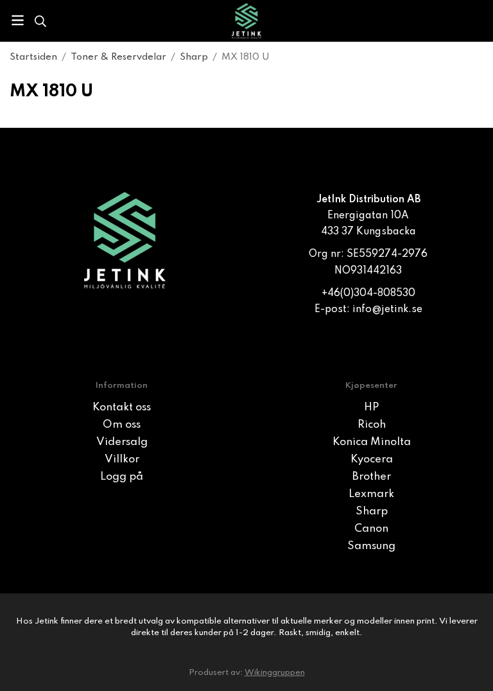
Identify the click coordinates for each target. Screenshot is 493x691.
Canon (371, 528)
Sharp (372, 511)
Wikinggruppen (275, 673)
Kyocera (371, 459)
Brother (371, 476)
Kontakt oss (121, 407)
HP (371, 407)
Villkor (122, 459)
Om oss (122, 424)
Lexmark (371, 494)
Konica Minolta (372, 442)
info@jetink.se (387, 309)
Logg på (121, 476)
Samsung (371, 546)
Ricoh (372, 424)
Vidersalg (122, 442)
